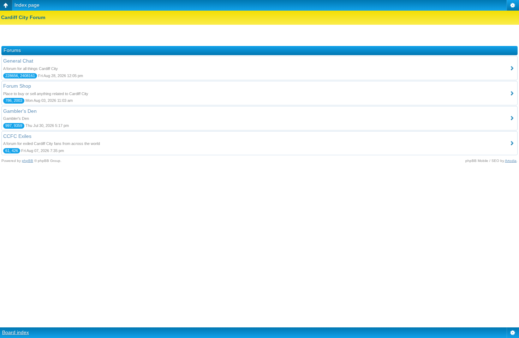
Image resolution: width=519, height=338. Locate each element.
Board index (15, 332)
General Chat (18, 61)
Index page (27, 5)
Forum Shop (17, 86)
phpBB (27, 161)
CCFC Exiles (17, 136)
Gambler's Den (20, 111)
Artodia (511, 161)
